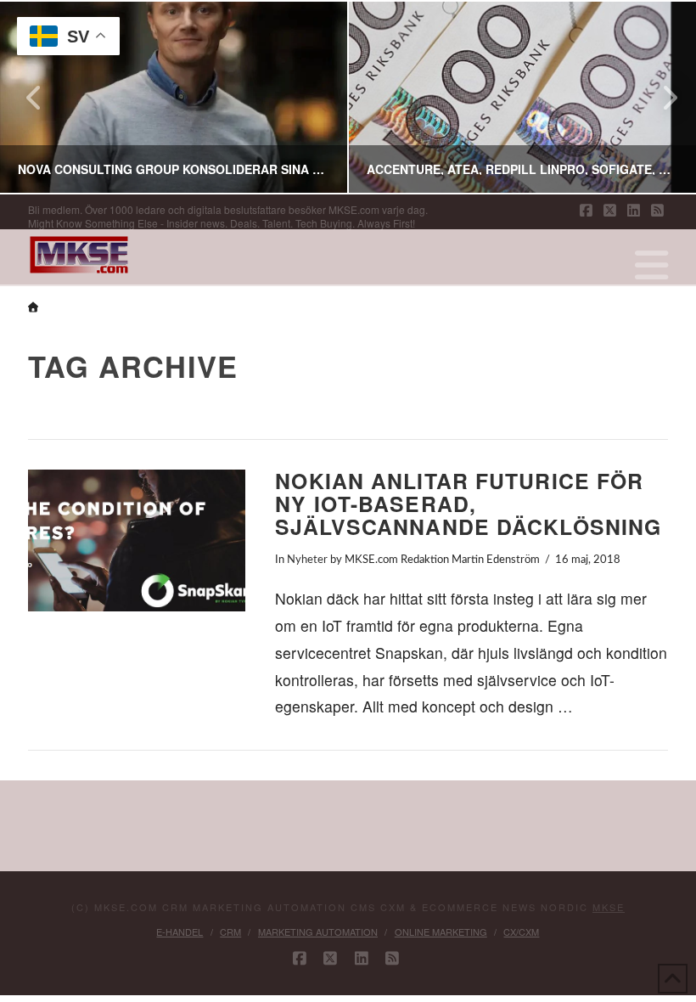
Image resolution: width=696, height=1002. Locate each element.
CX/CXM (521, 931)
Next (660, 97)
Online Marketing (441, 931)
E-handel (179, 931)
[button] (651, 264)
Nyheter (307, 560)
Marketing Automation (318, 931)
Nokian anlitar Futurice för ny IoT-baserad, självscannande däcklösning (468, 503)
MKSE (608, 907)
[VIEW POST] (136, 540)
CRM (230, 931)
